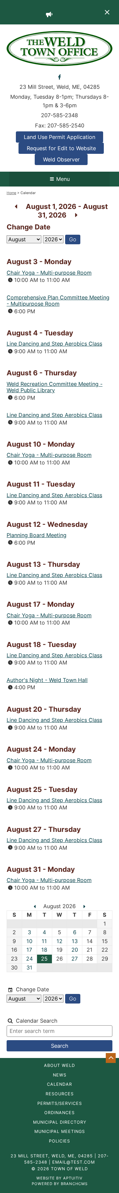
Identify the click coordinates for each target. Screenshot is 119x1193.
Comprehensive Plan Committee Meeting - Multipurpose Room (58, 300)
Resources (60, 1094)
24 (29, 958)
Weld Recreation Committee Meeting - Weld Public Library (54, 387)
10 (29, 941)
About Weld (59, 1066)
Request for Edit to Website (61, 148)
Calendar (59, 1084)
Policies (59, 1141)
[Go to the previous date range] (16, 206)
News (59, 1075)
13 (75, 941)
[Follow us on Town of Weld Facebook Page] (59, 76)
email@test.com (73, 1162)
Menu (63, 179)
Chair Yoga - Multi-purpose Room (49, 272)
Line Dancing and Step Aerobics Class (54, 343)
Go (72, 239)
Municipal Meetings (59, 1132)
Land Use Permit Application (59, 137)
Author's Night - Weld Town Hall (47, 680)
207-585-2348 (59, 115)
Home (11, 193)
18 (44, 949)
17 (29, 949)
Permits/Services (59, 1104)
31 (29, 967)
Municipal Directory (59, 1122)
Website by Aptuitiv (59, 1178)
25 (44, 958)
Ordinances (59, 1113)
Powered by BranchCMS (60, 1183)
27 (74, 958)
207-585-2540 (65, 125)
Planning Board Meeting (36, 535)
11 (44, 941)
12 (59, 941)
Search (59, 1045)
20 (74, 949)
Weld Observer (61, 159)
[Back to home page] (59, 48)
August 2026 (60, 906)
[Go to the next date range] (76, 215)
